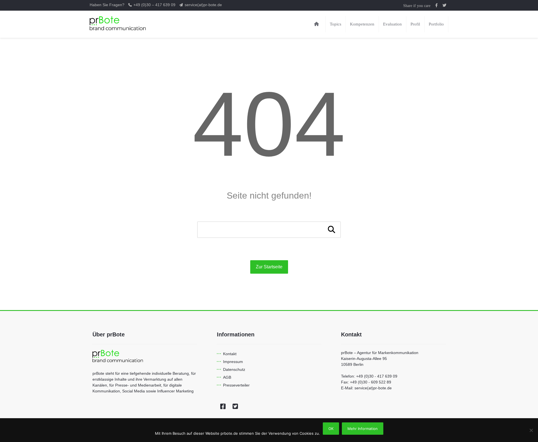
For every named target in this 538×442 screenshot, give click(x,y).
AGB (227, 377)
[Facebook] (223, 406)
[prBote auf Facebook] (436, 5)
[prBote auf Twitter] (444, 5)
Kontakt (229, 354)
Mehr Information (362, 428)
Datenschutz (234, 369)
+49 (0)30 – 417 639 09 (155, 5)
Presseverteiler (236, 385)
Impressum (233, 361)
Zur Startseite (269, 266)
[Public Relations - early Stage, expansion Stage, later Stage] (118, 23)
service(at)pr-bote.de (203, 5)
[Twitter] (235, 406)
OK (330, 428)
